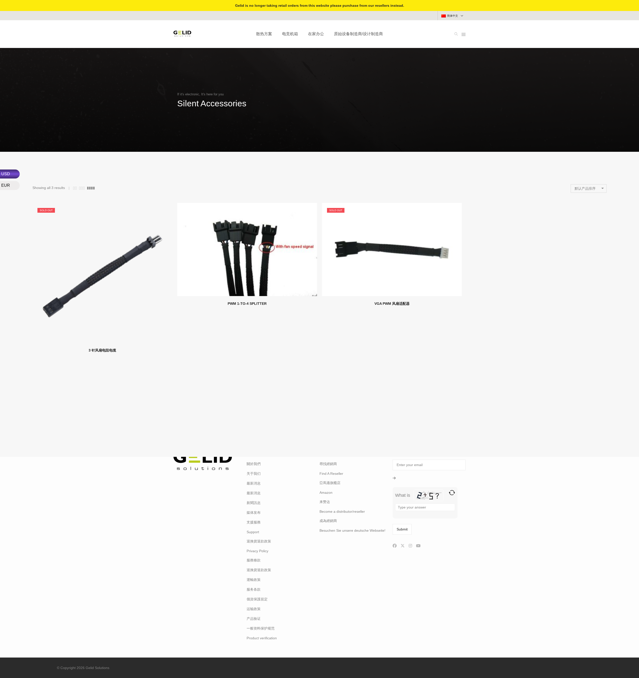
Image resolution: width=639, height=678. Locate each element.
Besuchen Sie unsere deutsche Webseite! (352, 530)
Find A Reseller (331, 474)
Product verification (262, 638)
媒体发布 (254, 512)
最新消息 (254, 483)
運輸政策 (254, 580)
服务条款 (254, 589)
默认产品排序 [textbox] (585, 188)
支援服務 (254, 522)
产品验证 (254, 619)
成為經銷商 (328, 521)
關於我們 (254, 464)
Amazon (326, 493)
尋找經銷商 (328, 464)
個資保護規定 (257, 599)
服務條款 (254, 560)
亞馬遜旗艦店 (330, 483)
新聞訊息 (254, 503)
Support (253, 532)
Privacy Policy (257, 551)
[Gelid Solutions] (182, 34)
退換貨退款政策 (259, 541)
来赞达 (325, 502)
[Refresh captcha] (452, 493)
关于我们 (254, 474)
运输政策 (254, 609)
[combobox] (589, 188)
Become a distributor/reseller (342, 511)
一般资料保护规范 (261, 628)
